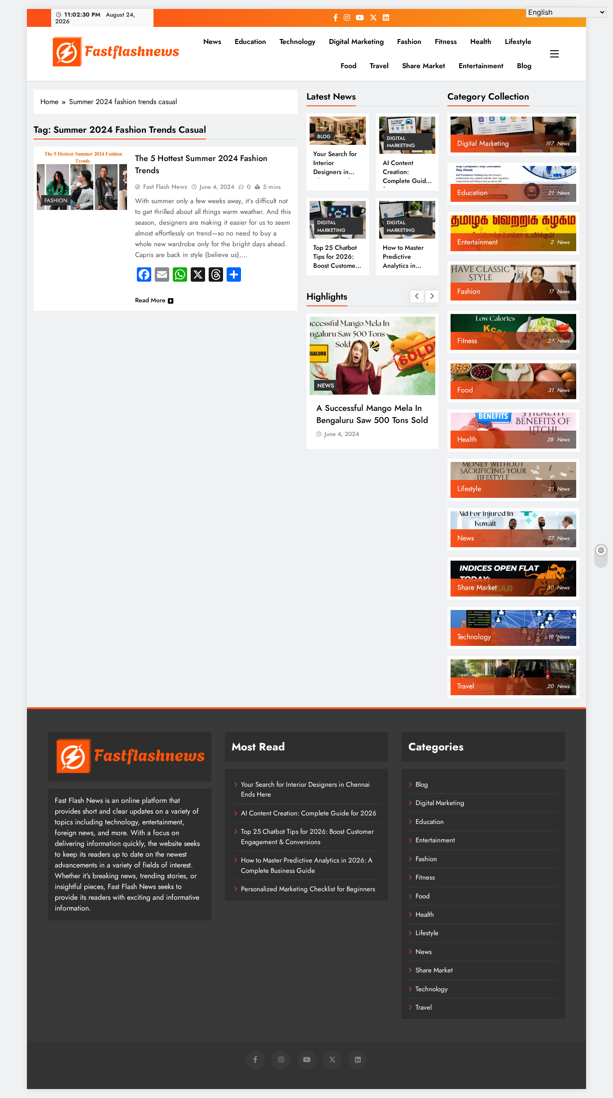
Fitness (446, 41)
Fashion (409, 41)
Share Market (423, 66)
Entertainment (481, 66)
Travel (379, 66)
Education (250, 41)
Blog (524, 66)
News (212, 41)
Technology (297, 41)
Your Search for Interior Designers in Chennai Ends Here (335, 171)
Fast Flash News (165, 186)
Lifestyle (518, 41)
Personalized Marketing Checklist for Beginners (308, 889)
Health (480, 41)
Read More (150, 300)
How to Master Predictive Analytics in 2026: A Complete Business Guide (405, 270)
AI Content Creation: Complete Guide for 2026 (406, 176)
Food (348, 66)
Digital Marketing (356, 41)
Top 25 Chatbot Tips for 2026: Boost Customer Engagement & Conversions (335, 265)
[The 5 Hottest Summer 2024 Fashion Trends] (82, 180)
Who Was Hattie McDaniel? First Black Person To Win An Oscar (374, 420)
